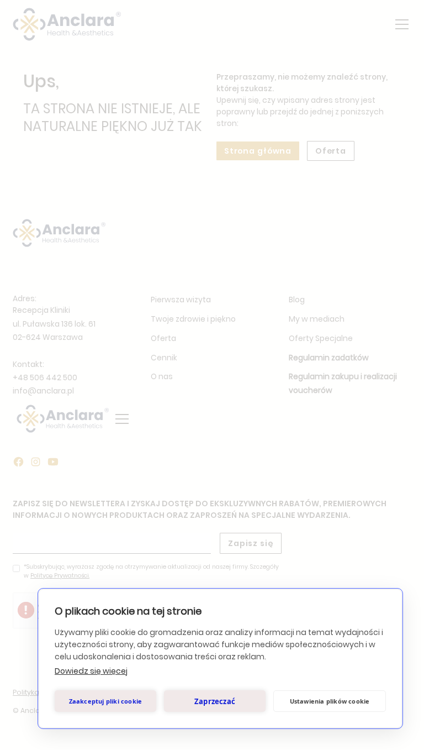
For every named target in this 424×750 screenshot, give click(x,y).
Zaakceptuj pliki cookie (105, 701)
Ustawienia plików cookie (330, 701)
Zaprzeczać (214, 701)
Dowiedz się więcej (91, 670)
